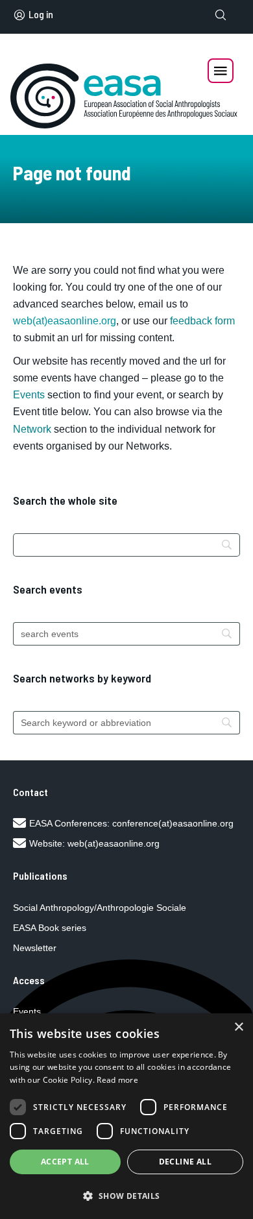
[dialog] (126, 1116)
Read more (117, 1079)
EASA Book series (49, 928)
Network (32, 429)
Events (29, 394)
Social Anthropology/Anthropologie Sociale (99, 907)
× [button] (238, 1027)
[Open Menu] (221, 70)
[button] (126, 1196)
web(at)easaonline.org (113, 843)
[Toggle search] (220, 15)
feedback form (202, 320)
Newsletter (34, 948)
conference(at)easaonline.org (173, 823)
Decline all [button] (185, 1161)
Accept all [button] (65, 1161)
